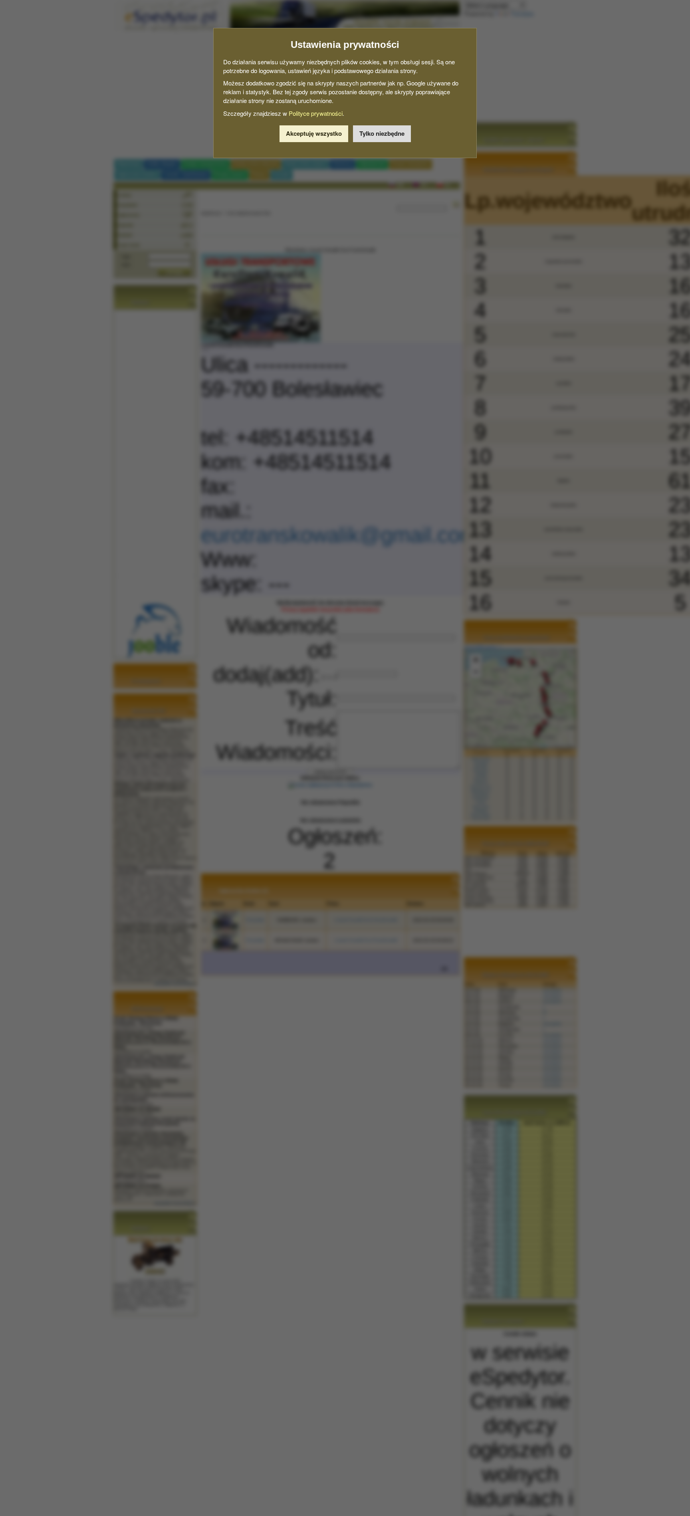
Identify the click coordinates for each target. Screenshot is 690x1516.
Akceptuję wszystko (314, 133)
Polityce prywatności (316, 113)
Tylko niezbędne (381, 133)
